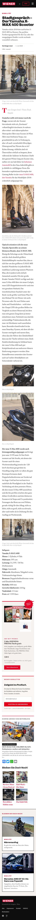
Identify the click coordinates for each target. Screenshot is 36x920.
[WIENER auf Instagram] (7, 916)
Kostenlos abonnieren (18, 704)
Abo (3, 908)
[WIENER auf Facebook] (3, 916)
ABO (25, 3)
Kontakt (18, 908)
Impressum (10, 908)
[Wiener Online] (9, 4)
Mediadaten (5, 912)
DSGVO (25, 908)
